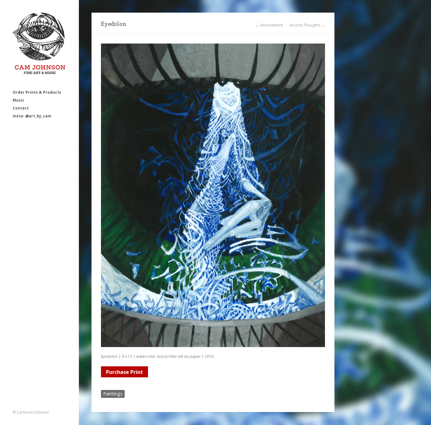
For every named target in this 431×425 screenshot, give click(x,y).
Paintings (112, 394)
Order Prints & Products (37, 92)
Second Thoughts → (307, 25)
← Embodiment (269, 25)
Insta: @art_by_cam (32, 116)
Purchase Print (124, 372)
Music (18, 100)
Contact (21, 108)
